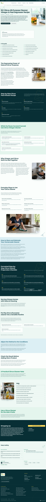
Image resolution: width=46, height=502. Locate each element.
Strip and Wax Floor (3, 490)
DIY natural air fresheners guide (6, 115)
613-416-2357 (37, 477)
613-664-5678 (26, 478)
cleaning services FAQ (19, 432)
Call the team (2, 464)
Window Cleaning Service (4, 495)
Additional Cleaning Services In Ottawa (21, 495)
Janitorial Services (3, 491)
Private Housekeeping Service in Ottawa (21, 491)
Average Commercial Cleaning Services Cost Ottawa (37, 490)
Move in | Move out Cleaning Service (20, 492)
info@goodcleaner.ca (27, 479)
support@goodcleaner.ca (38, 478)
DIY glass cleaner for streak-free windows (11, 144)
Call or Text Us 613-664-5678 (5, 481)
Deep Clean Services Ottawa (19, 490)
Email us (6, 464)
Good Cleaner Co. (35, 289)
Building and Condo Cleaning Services (5, 492)
